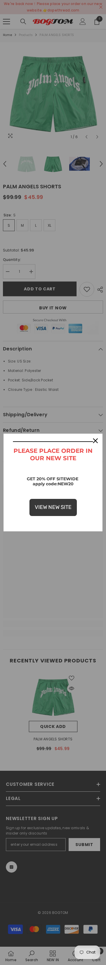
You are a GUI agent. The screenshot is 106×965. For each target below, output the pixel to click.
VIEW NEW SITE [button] (53, 507)
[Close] (95, 441)
